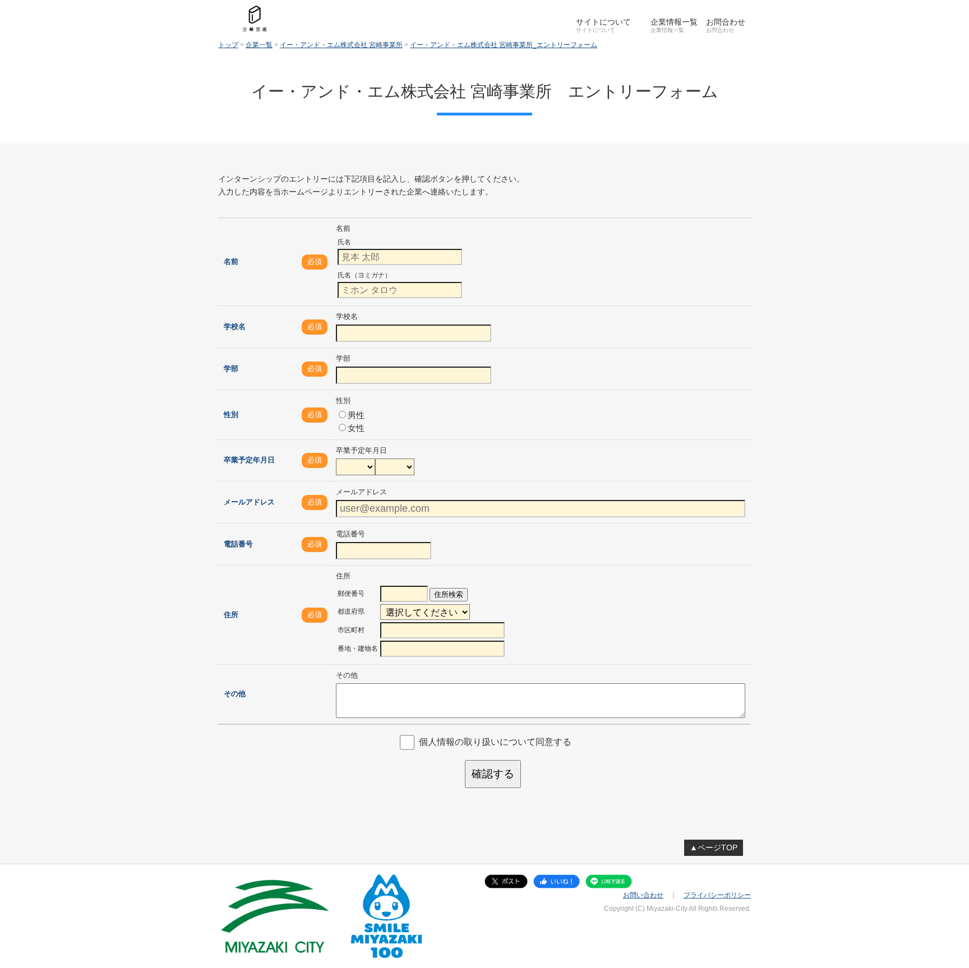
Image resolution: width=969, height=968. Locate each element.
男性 (356, 415)
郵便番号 (351, 593)
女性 (356, 428)
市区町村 (351, 630)
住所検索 (448, 594)
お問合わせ (725, 21)
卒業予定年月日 (249, 460)
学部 (231, 368)
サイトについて (603, 21)
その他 (235, 693)
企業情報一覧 (674, 21)
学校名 (235, 326)
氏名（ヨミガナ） (364, 275)
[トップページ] (254, 18)
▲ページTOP (713, 847)
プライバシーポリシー (717, 895)
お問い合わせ (643, 895)
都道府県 (351, 611)
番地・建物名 (358, 648)
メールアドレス (249, 502)
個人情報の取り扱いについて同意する (495, 742)
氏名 (344, 242)
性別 (231, 414)
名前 (231, 261)
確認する (493, 774)
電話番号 (238, 544)
